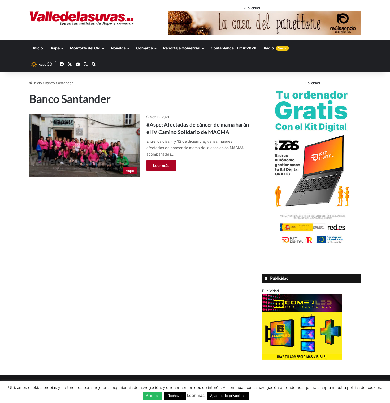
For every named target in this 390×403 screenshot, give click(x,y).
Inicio (38, 48)
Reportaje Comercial (181, 48)
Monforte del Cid (85, 48)
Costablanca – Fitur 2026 (233, 48)
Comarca (144, 48)
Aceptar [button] (152, 395)
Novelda (118, 48)
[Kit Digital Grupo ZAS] (311, 244)
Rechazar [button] (175, 395)
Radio (275, 48)
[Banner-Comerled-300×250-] (302, 359)
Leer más (161, 165)
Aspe (55, 48)
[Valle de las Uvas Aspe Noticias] (82, 18)
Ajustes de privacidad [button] (228, 395)
